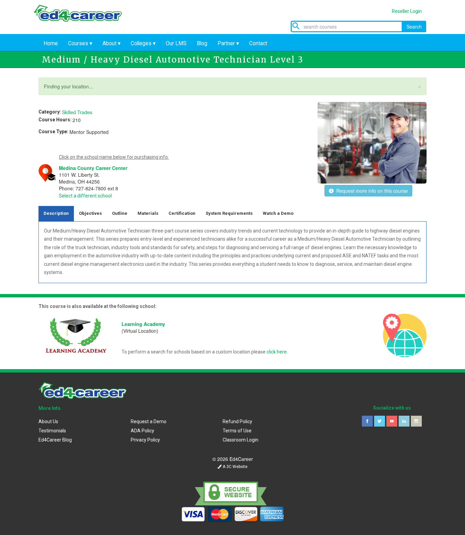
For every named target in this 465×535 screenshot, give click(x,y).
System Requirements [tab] (229, 213)
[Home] (82, 19)
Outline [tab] (119, 213)
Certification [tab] (182, 213)
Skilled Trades (77, 112)
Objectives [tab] (90, 213)
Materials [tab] (148, 213)
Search (414, 26)
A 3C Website (234, 466)
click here (277, 352)
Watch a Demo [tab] (278, 213)
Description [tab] (56, 213)
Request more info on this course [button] (371, 190)
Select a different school (85, 196)
